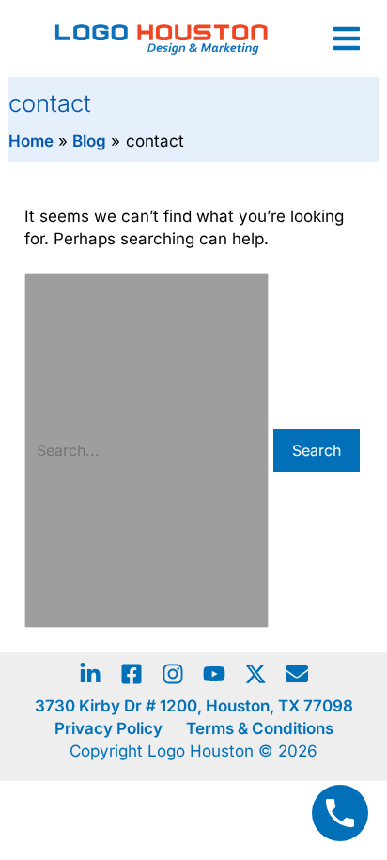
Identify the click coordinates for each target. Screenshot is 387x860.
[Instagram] (173, 674)
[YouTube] (214, 674)
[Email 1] (297, 674)
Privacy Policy (108, 728)
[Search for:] (148, 450)
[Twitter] (255, 674)
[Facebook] (131, 674)
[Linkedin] (90, 674)
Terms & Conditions (259, 728)
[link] (346, 38)
